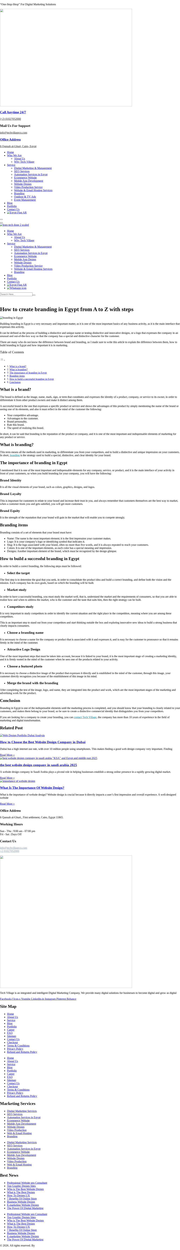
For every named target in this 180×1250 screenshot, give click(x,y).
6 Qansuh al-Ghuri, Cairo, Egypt (18, 146)
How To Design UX (18, 1195)
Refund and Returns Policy (22, 1051)
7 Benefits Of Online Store (22, 1198)
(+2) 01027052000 (10, 118)
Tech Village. (43, 1245)
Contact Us (13, 209)
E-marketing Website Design (23, 1204)
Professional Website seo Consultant (27, 1182)
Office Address (10, 139)
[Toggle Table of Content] (2, 360)
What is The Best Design (21, 1192)
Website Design (22, 183)
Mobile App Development (28, 180)
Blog (9, 202)
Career (10, 1029)
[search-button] (34, 295)
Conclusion (15, 382)
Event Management (25, 199)
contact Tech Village (85, 717)
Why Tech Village (24, 161)
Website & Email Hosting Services (33, 190)
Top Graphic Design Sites (21, 1185)
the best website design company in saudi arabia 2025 (38, 765)
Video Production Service (28, 187)
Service (11, 164)
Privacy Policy (15, 1048)
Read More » (7, 754)
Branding (19, 193)
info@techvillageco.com (13, 132)
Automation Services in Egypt (30, 174)
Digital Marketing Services (22, 1111)
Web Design (25, 300)
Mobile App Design (25, 259)
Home (10, 152)
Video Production (17, 1130)
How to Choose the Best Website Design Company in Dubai (42, 742)
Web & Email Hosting (19, 1133)
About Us (19, 158)
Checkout (12, 1042)
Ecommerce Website (25, 177)
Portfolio (12, 206)
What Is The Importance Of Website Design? (32, 788)
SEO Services (22, 171)
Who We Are (14, 155)
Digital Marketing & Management (33, 168)
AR (24, 212)
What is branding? (18, 369)
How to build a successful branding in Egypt (31, 379)
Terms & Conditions (18, 1045)
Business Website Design (21, 1201)
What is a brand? (17, 366)
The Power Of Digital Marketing (25, 1208)
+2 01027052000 (9, 850)
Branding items (17, 375)
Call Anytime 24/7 (13, 112)
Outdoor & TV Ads (25, 196)
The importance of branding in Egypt (28, 372)
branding (15, 455)
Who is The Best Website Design (25, 1189)
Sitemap (11, 1036)
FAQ (10, 1032)
